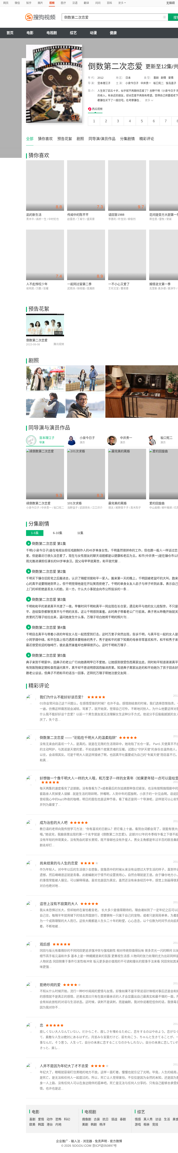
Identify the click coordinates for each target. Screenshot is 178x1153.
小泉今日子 (131, 83)
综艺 (73, 33)
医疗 (63, 3)
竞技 (155, 1124)
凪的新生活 (33, 214)
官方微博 (116, 1141)
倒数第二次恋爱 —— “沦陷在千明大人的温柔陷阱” (78, 738)
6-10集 (57, 533)
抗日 (105, 1119)
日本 (128, 77)
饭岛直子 (171, 83)
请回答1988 (116, 214)
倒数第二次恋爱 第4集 (49, 627)
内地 (58, 1124)
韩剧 (94, 1124)
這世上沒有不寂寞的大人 (59, 904)
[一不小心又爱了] (127, 255)
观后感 (45, 944)
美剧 (85, 1124)
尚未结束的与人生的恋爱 (59, 863)
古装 (97, 1119)
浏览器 (87, 1141)
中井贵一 (146, 83)
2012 (100, 77)
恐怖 (58, 1119)
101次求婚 (74, 503)
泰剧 (123, 1119)
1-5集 (35, 533)
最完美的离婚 (117, 503)
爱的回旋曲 (157, 503)
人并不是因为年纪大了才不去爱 (64, 1066)
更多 (147, 100)
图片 (40, 3)
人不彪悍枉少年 (37, 284)
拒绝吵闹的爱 (50, 985)
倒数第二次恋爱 (37, 340)
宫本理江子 (103, 83)
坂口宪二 (158, 83)
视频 (51, 3)
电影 (29, 33)
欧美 (32, 1124)
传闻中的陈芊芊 (78, 214)
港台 (50, 1124)
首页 (10, 33)
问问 (98, 3)
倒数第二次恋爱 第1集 (49, 543)
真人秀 (148, 1119)
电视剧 (51, 33)
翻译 (86, 3)
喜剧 (156, 77)
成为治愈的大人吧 (54, 823)
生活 (167, 1119)
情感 (138, 1119)
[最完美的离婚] (127, 474)
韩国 (41, 1124)
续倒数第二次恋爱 (38, 503)
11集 (80, 533)
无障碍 (170, 3)
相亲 (146, 1124)
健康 (113, 33)
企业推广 (62, 1141)
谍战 (114, 1119)
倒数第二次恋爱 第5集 (49, 655)
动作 (50, 1119)
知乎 (28, 3)
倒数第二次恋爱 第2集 (49, 571)
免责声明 (101, 1141)
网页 (5, 3)
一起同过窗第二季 (79, 284)
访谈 (158, 1119)
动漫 (93, 33)
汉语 (74, 3)
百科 (109, 3)
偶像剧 (86, 1119)
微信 (17, 3)
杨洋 (102, 1124)
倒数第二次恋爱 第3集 (49, 599)
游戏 (138, 1124)
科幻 (67, 1119)
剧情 (163, 77)
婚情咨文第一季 (160, 284)
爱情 (170, 77)
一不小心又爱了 (119, 284)
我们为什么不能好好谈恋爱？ (62, 697)
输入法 (75, 1141)
